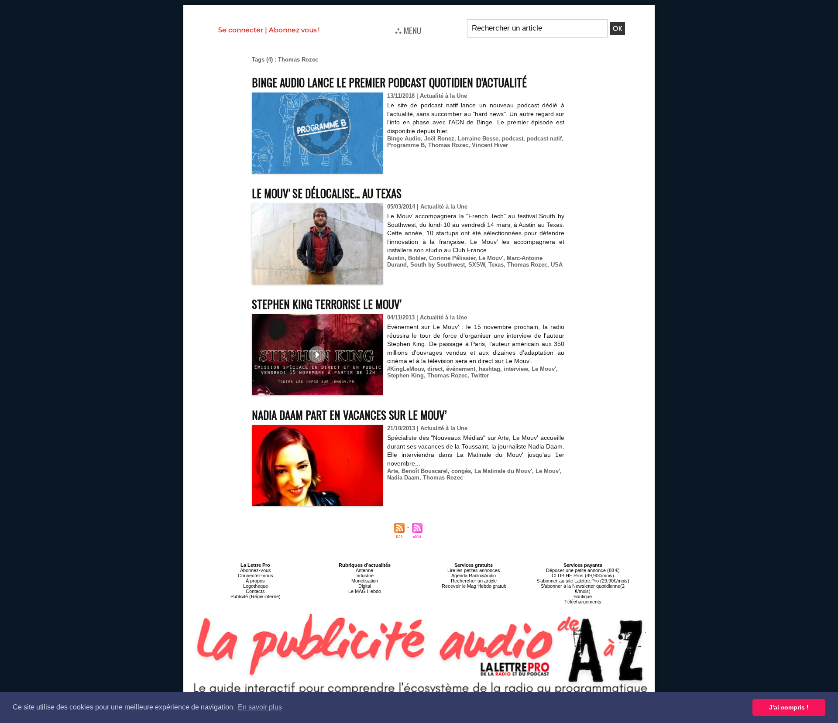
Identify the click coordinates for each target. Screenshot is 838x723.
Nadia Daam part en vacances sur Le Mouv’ (349, 415)
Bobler (417, 258)
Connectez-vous (255, 575)
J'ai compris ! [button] (789, 707)
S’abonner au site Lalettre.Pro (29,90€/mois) (582, 580)
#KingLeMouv (405, 369)
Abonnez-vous (255, 570)
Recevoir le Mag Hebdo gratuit (474, 586)
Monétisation (364, 580)
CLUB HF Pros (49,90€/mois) (583, 575)
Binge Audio (404, 138)
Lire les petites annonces (473, 570)
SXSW (476, 264)
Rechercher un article (474, 580)
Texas (496, 264)
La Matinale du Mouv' (503, 471)
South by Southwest (437, 264)
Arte (392, 471)
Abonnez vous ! (294, 30)
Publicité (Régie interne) (255, 596)
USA (557, 264)
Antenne (364, 570)
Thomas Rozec (448, 145)
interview (516, 369)
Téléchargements (582, 601)
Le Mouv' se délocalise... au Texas (327, 193)
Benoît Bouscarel (425, 471)
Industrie (364, 575)
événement (460, 369)
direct (435, 369)
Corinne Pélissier (452, 258)
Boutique (583, 596)
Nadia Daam (403, 477)
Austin (396, 258)
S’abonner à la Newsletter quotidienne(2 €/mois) (583, 588)
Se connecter (240, 30)
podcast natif (544, 138)
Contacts (255, 591)
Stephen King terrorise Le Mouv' (326, 304)
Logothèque (255, 586)
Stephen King (405, 375)
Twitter (480, 375)
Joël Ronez (439, 138)
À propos (255, 580)
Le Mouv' (491, 258)
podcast (512, 138)
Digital (364, 586)
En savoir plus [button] (260, 707)
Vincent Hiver (490, 145)
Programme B (406, 145)
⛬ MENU (408, 30)
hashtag (489, 369)
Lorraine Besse (478, 138)
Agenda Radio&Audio (473, 575)
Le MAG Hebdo (364, 591)
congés (461, 471)
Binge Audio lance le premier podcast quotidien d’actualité (389, 82)
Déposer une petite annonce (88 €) (583, 570)
